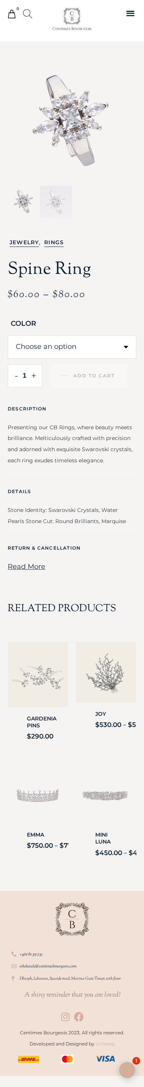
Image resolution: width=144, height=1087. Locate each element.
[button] (28, 14)
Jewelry (24, 242)
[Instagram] (65, 1017)
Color (23, 323)
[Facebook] (79, 1017)
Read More (26, 566)
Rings (54, 242)
